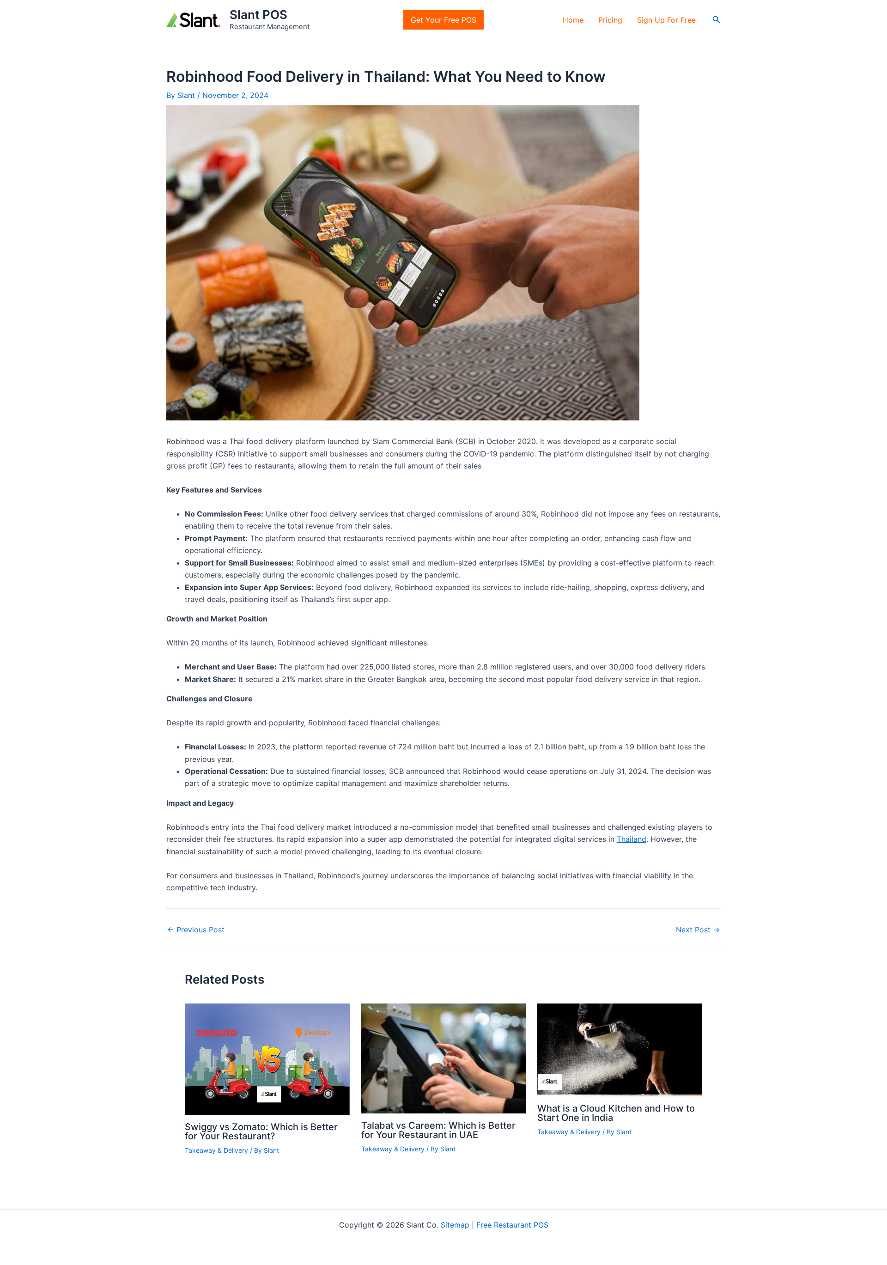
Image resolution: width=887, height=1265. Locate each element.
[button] (716, 19)
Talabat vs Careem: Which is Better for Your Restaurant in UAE (438, 1130)
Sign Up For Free (666, 19)
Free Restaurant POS (512, 1224)
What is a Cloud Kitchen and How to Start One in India (616, 1113)
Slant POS (258, 14)
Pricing (610, 19)
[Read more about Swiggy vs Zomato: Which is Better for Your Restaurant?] (267, 1058)
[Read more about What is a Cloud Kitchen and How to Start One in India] (619, 1049)
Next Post (698, 929)
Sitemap (455, 1224)
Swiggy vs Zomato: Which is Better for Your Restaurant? (261, 1131)
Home (573, 19)
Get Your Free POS (443, 19)
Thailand (631, 839)
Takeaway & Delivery (216, 1150)
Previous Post (196, 929)
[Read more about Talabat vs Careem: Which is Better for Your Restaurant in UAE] (443, 1058)
